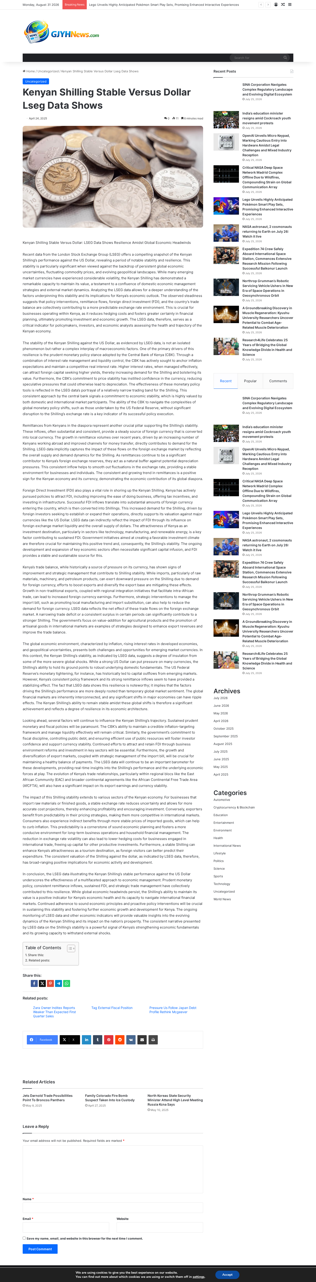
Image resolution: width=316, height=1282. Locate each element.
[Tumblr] (97, 1039)
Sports (218, 876)
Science (219, 868)
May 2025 (221, 767)
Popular (250, 381)
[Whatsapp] (66, 983)
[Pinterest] (108, 1039)
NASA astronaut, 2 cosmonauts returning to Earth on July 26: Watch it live (142, 4)
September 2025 (226, 736)
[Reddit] (119, 1039)
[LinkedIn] (86, 1039)
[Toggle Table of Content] (69, 948)
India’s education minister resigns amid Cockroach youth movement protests (266, 118)
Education (221, 815)
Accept (227, 1274)
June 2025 (221, 759)
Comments (278, 381)
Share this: (36, 955)
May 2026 (221, 713)
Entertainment (224, 822)
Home (30, 71)
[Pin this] (50, 983)
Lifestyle (220, 853)
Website (123, 1219)
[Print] (153, 1039)
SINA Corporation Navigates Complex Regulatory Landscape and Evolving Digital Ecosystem (267, 89)
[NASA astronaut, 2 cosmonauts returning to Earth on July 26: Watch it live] (226, 233)
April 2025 (221, 774)
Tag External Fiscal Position (112, 1008)
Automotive (222, 800)
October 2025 (224, 728)
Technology (222, 884)
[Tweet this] (42, 983)
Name (28, 1199)
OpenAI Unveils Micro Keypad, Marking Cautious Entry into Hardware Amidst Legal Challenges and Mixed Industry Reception (266, 145)
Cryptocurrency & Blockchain (234, 807)
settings (198, 1277)
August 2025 (223, 744)
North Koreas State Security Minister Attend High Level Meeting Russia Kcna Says (175, 1100)
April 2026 (221, 721)
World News (222, 899)
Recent (226, 381)
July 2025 (221, 751)
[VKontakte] (131, 1039)
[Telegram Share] (58, 983)
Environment (223, 830)
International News (227, 845)
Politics (219, 861)
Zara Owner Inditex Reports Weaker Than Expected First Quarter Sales (54, 1012)
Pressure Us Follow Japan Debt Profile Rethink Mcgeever (172, 1010)
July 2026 (221, 698)
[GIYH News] (62, 31)
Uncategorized (48, 71)
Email (28, 1219)
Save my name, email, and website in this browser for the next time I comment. (85, 1238)
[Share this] (34, 983)
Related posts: (39, 960)
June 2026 (221, 705)
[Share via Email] (142, 1039)
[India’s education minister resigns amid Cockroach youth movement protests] (226, 119)
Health (218, 838)
